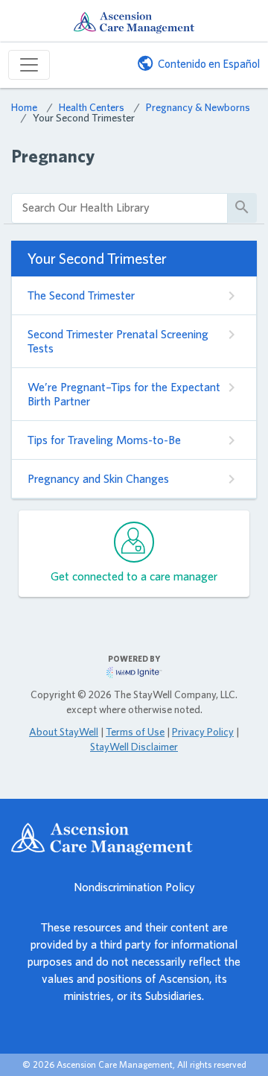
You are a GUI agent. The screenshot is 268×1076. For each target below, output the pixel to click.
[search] (119, 208)
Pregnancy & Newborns (198, 107)
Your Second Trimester (84, 117)
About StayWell (63, 732)
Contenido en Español (209, 64)
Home (24, 107)
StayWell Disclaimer (134, 747)
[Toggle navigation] (29, 65)
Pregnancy (53, 156)
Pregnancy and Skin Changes (98, 479)
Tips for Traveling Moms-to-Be (104, 440)
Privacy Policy (203, 732)
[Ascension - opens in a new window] (134, 839)
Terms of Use (135, 732)
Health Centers (91, 107)
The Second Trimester (81, 295)
